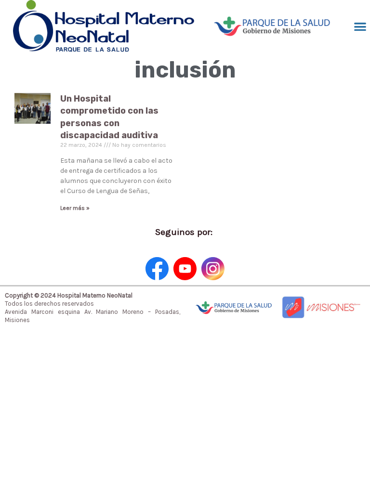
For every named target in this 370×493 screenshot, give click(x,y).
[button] (360, 26)
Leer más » (75, 208)
